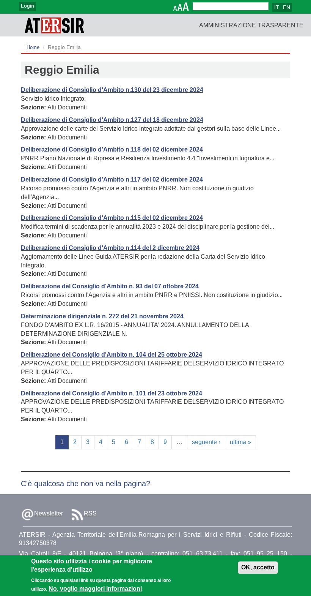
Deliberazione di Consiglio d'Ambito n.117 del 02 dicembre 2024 (112, 179)
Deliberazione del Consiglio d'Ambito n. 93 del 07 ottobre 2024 (110, 286)
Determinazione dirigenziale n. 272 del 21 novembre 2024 (102, 316)
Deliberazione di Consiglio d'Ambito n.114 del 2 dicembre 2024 (110, 248)
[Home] (54, 25)
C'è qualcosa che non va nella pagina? (85, 483)
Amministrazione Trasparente (251, 25)
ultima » (240, 442)
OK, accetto (258, 567)
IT (276, 7)
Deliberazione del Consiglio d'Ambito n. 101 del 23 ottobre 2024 (111, 393)
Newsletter (48, 513)
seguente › (206, 442)
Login (27, 6)
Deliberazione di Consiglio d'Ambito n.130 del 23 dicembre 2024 (112, 90)
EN (286, 7)
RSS (90, 513)
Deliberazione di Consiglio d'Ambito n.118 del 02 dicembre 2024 (112, 149)
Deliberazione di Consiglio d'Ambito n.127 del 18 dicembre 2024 (112, 120)
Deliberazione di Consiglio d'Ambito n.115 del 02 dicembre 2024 (112, 218)
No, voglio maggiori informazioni (95, 588)
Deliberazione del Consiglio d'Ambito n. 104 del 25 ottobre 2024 (111, 354)
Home (33, 47)
